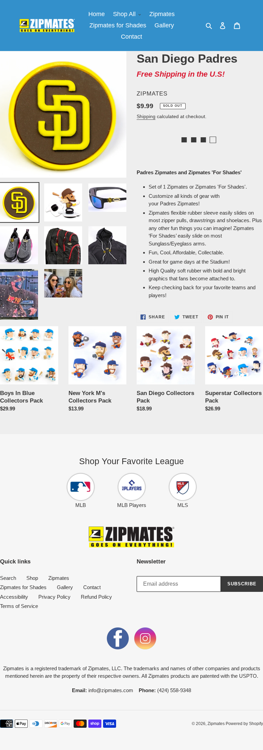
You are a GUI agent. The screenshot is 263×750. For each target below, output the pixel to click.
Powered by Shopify (244, 723)
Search (8, 578)
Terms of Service (19, 606)
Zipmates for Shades (23, 587)
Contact (92, 587)
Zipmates (58, 578)
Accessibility (14, 597)
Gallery (65, 587)
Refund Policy (96, 597)
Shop (32, 578)
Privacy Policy (54, 597)
